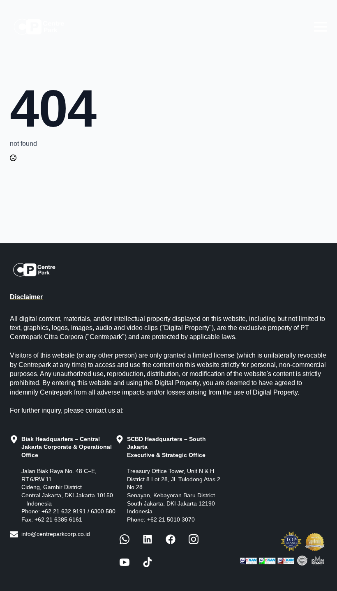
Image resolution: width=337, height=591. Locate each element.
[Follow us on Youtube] (124, 562)
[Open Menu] (320, 26)
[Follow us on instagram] (194, 539)
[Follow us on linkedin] (147, 539)
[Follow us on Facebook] (124, 539)
